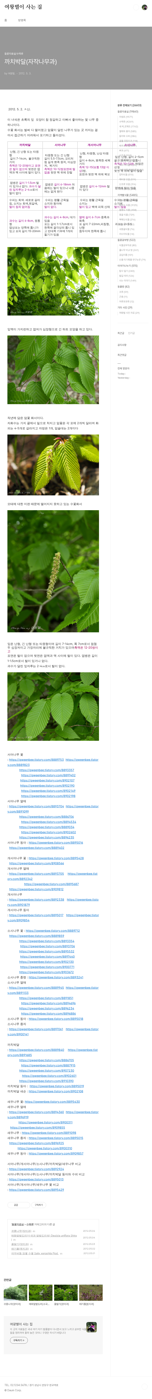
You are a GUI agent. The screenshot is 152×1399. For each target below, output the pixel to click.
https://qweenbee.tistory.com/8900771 (47, 967)
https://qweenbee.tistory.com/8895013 (36, 1179)
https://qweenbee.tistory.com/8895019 (57, 1086)
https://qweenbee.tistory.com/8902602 (48, 832)
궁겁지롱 (126, 255)
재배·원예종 (127, 189)
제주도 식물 (128, 205)
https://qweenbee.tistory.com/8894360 (36, 1112)
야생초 (126, 116)
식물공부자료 (127, 245)
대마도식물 (126, 224)
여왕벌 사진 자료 (129, 312)
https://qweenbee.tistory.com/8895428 (56, 858)
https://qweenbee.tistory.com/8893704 (36, 806)
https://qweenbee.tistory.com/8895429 (36, 1190)
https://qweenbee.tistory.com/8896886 (48, 1013)
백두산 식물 (128, 200)
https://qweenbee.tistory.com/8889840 (36, 1050)
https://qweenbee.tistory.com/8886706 (46, 816)
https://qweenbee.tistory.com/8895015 (56, 1138)
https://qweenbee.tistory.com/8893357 (46, 770)
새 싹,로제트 (128, 126)
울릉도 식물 (128, 210)
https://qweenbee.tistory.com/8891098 (49, 1133)
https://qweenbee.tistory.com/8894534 (48, 822)
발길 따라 (126, 275)
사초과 (125, 155)
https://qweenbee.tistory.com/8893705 (36, 873)
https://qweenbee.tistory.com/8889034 (46, 827)
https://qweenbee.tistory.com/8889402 (36, 848)
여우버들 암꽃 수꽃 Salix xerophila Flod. (35, 1253)
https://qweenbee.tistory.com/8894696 (48, 1003)
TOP (145, 1387)
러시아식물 (126, 234)
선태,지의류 (127, 160)
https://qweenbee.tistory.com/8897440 (47, 956)
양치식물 (126, 174)
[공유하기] (21, 1205)
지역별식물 (128, 195)
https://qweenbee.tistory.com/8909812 (36, 889)
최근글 (121, 333)
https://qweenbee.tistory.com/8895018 (56, 1019)
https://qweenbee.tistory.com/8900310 (45, 1148)
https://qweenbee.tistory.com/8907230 (46, 1070)
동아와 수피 (127, 136)
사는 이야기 (127, 280)
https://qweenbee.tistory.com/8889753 (36, 759)
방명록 (22, 20)
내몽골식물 (126, 229)
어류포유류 (126, 301)
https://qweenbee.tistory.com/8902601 (49, 1076)
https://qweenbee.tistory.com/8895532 (46, 951)
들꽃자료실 (18, 1224)
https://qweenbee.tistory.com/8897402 (48, 775)
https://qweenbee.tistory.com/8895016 (56, 842)
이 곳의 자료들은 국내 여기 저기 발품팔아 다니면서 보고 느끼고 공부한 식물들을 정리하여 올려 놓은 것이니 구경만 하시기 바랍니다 (48, 1331)
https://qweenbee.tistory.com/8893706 (47, 946)
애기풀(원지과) (20, 1248)
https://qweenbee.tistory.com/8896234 (46, 1008)
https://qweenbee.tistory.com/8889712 (53, 930)
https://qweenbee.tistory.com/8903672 (46, 972)
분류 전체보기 (129, 105)
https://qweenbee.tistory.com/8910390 (46, 1081)
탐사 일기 (127, 271)
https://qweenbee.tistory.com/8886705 (46, 1060)
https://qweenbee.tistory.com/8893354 (46, 941)
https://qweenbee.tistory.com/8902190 (47, 785)
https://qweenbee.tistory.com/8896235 (46, 837)
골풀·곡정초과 (128, 141)
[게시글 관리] (26, 1205)
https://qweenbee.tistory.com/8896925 (36, 1143)
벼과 (124, 150)
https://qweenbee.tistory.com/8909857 (56, 1153)
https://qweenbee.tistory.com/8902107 (47, 780)
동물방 (124, 286)
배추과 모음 (128, 145)
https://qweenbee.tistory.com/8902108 (56, 1091)
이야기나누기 (128, 265)
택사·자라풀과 (128, 165)
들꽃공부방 (127, 240)
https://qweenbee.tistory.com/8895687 (51, 884)
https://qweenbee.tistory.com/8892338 (36, 899)
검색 (136, 7)
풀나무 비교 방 (129, 250)
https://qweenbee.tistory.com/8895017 (36, 915)
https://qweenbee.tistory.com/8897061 (36, 1029)
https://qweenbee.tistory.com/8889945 (36, 987)
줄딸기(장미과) (20, 1244)
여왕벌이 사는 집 (23, 7)
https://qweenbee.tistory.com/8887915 (48, 1065)
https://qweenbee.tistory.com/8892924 (36, 1169)
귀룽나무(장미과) (21, 1230)
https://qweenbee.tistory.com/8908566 (36, 863)
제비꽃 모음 (127, 179)
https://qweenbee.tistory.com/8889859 (36, 936)
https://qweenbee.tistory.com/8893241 (56, 977)
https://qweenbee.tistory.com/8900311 (45, 1122)
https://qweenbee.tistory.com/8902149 (48, 791)
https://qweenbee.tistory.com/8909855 (37, 1127)
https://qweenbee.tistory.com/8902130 (46, 962)
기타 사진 (125, 307)
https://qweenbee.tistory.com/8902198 (48, 796)
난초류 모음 (127, 184)
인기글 (131, 333)
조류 (123, 292)
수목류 (30, 1224)
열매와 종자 (127, 131)
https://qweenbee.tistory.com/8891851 (46, 998)
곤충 (123, 296)
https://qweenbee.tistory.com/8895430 (52, 1101)
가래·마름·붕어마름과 (131, 169)
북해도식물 (127, 219)
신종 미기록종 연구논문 (132, 259)
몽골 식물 (126, 214)
